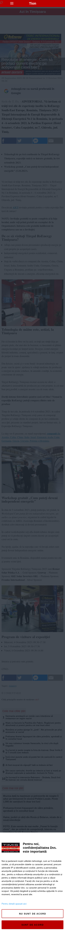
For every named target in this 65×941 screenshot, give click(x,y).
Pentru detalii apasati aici (14, 903)
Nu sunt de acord (32, 913)
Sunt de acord (32, 925)
